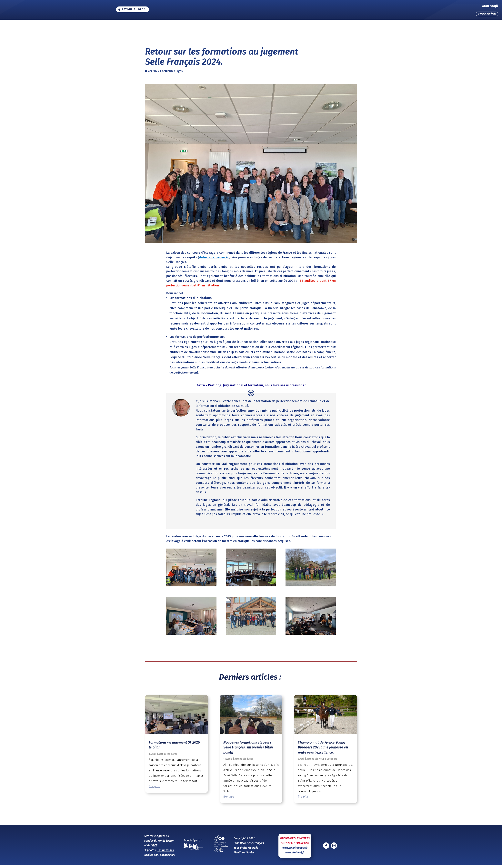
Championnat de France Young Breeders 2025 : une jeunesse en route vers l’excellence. (323, 747)
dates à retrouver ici (214, 257)
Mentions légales (244, 852)
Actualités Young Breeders (321, 758)
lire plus (154, 786)
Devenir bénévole (487, 13)
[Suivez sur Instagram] (334, 845)
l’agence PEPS (166, 855)
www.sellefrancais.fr (294, 848)
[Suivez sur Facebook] (326, 845)
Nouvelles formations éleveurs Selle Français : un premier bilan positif (248, 747)
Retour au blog (134, 9)
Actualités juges (172, 71)
